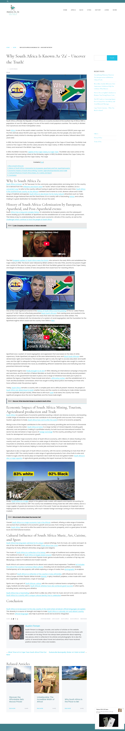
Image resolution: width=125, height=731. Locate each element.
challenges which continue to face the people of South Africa (29, 219)
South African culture (33, 583)
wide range (83, 619)
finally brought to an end (35, 371)
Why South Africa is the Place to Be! (73, 700)
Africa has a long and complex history (25, 212)
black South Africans (49, 313)
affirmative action (58, 378)
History (98, 10)
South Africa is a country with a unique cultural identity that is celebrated (33, 595)
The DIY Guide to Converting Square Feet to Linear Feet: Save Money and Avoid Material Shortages (104, 101)
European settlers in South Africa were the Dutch (30, 260)
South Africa (16, 388)
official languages (21, 614)
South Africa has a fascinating (17, 593)
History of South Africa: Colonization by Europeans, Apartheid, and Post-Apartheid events (38, 168)
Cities (89, 10)
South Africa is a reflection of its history (30, 552)
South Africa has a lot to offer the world (42, 420)
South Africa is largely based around (37, 555)
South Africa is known (14, 184)
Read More (12, 708)
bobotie (44, 576)
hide (42, 162)
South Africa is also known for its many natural (47, 194)
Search (112, 58)
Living (107, 10)
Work (115, 10)
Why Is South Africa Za (15, 166)
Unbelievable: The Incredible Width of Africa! (45, 699)
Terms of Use (98, 142)
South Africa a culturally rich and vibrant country (66, 611)
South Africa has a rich (49, 545)
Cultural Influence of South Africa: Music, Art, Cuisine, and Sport (29, 173)
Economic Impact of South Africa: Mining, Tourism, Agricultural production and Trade (37, 171)
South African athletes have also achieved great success (51, 586)
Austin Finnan (13, 69)
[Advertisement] (62, 30)
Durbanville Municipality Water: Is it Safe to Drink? (67, 652)
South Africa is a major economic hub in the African (31, 522)
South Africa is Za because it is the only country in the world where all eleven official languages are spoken (45, 609)
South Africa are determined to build (19, 390)
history (71, 196)
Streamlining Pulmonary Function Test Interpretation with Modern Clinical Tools (104, 77)
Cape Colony (55, 619)
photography (69, 569)
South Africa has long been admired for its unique (24, 543)
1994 (53, 321)
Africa (73, 10)
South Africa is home (35, 427)
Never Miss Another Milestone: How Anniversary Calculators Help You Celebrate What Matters (104, 86)
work (51, 393)
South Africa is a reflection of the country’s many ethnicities (39, 574)
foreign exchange (45, 432)
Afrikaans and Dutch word (32, 187)
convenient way (12, 189)
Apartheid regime (45, 619)
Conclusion (11, 175)
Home (65, 10)
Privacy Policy (98, 138)
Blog (81, 10)
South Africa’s (74, 619)
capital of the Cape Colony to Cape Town (43, 152)
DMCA (96, 134)
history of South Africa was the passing (51, 311)
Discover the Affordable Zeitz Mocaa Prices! (16, 699)
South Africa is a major (20, 501)
